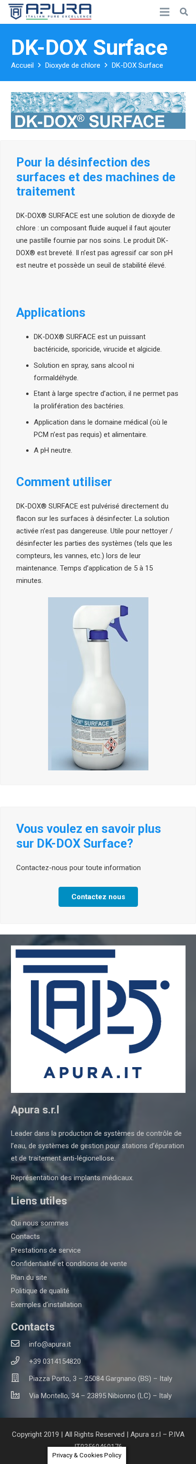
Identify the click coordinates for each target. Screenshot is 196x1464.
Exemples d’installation (46, 1304)
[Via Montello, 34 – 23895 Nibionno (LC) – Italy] (20, 1396)
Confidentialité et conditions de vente (69, 1263)
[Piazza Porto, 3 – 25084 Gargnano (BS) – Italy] (20, 1378)
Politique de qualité (40, 1291)
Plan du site (29, 1277)
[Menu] (164, 12)
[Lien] (51, 11)
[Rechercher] (184, 12)
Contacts (25, 1236)
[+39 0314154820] (20, 1361)
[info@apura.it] (20, 1344)
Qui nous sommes (40, 1223)
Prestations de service (46, 1250)
